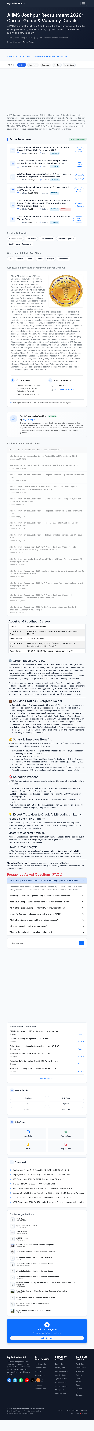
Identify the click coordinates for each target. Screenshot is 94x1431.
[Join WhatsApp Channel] (21, 1380)
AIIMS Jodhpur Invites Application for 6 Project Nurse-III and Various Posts (43, 188)
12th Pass (66, 1098)
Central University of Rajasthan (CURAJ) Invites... (31, 1039)
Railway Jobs (60, 1368)
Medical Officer (15, 239)
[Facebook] (9, 1380)
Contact (84, 1410)
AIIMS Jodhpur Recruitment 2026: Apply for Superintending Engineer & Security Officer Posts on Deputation (47, 572)
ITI (28, 1104)
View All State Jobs (47, 1078)
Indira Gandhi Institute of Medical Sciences (33, 1310)
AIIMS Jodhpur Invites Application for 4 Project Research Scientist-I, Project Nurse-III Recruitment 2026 (44, 175)
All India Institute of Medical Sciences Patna (34, 1257)
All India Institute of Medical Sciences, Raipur (34, 1271)
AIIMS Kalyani (21, 1232)
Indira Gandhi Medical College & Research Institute (37, 1297)
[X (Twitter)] (32, 1380)
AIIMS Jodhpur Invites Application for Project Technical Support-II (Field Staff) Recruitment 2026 (43, 148)
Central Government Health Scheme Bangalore (35, 1245)
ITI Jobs (38, 1371)
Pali (10, 259)
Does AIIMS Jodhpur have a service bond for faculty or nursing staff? (39, 902)
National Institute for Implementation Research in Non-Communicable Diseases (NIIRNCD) (48, 1284)
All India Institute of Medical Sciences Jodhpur (46, 56)
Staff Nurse (31, 239)
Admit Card (80, 1364)
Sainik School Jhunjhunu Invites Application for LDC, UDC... (35, 1046)
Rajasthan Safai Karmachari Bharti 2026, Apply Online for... (35, 1061)
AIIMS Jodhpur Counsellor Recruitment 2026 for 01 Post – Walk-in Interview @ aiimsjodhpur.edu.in (46, 560)
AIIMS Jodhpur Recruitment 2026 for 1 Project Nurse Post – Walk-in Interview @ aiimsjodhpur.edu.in (46, 584)
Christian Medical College (26, 1225)
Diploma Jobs (40, 1375)
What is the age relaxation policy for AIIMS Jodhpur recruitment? (37, 908)
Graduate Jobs (40, 1389)
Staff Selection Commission (20, 244)
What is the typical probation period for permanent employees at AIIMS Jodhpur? (45, 880)
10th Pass (28, 1098)
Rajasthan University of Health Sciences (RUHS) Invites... (34, 1068)
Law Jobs (38, 1385)
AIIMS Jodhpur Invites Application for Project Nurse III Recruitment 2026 (43, 456)
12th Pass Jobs (40, 1368)
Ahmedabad (63, 259)
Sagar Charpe (29, 419)
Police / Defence (61, 1371)
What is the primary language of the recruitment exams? (34, 920)
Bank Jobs (59, 1364)
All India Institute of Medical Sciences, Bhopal (34, 1264)
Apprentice (33, 65)
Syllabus (79, 1375)
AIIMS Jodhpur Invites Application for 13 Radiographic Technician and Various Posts (46, 536)
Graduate (28, 1109)
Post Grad (66, 1109)
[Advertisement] (47, 89)
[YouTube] (27, 1380)
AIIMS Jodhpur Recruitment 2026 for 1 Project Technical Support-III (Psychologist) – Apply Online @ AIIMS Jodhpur (41, 596)
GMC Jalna (20, 1219)
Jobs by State (60, 1375)
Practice (79, 1389)
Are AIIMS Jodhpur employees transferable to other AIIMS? (35, 914)
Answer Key (80, 1371)
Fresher (57, 65)
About (60, 1410)
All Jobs (21, 65)
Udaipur (50, 259)
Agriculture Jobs (61, 1379)
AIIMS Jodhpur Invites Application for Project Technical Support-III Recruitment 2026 (47, 476)
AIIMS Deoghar (22, 1238)
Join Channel (47, 1338)
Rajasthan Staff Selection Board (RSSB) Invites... (30, 1053)
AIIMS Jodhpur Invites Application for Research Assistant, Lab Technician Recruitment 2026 (44, 524)
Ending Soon (69, 65)
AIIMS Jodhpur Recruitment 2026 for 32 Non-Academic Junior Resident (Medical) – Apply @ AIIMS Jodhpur (43, 608)
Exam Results (81, 1368)
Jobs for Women (61, 1386)
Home (9, 56)
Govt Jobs (19, 56)
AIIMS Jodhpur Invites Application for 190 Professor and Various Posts (43, 217)
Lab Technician (47, 239)
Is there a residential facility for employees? (28, 926)
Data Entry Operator (66, 239)
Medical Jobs (60, 1390)
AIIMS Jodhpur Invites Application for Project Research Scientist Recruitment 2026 (46, 512)
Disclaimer (75, 1410)
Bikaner (20, 259)
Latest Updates (61, 1382)
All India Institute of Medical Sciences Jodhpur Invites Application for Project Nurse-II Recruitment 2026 (42, 161)
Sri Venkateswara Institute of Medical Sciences (35, 1304)
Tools (78, 1385)
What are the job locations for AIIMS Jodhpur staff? (31, 932)
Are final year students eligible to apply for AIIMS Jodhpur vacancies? (40, 896)
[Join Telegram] (15, 1380)
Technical (45, 65)
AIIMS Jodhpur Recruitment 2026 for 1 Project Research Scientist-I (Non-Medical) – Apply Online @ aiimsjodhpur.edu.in (43, 488)
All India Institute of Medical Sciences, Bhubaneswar (37, 1277)
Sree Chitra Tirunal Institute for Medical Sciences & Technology (42, 1291)
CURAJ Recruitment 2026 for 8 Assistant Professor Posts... (35, 1031)
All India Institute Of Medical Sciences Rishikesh (35, 1252)
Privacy (67, 1410)
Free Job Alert (60, 1394)
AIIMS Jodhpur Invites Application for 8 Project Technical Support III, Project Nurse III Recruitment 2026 (45, 500)
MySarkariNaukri (16, 3)
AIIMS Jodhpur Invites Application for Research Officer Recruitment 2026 (44, 465)
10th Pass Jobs (40, 1364)
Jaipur (40, 259)
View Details (79, 150)
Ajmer (30, 259)
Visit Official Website (63, 389)
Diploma (66, 1104)
